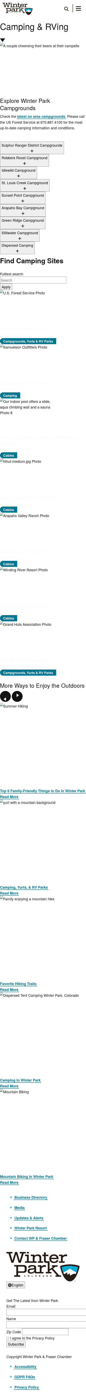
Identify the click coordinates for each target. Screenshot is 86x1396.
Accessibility (25, 1366)
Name (11, 1318)
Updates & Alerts (28, 1217)
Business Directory (30, 1197)
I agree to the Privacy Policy (32, 1338)
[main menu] (78, 9)
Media (19, 1207)
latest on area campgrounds (41, 116)
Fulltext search (11, 273)
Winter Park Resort (30, 1228)
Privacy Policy (26, 1387)
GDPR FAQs (24, 1376)
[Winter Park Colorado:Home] (18, 9)
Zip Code (13, 1331)
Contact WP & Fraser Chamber (40, 1238)
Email (10, 1306)
